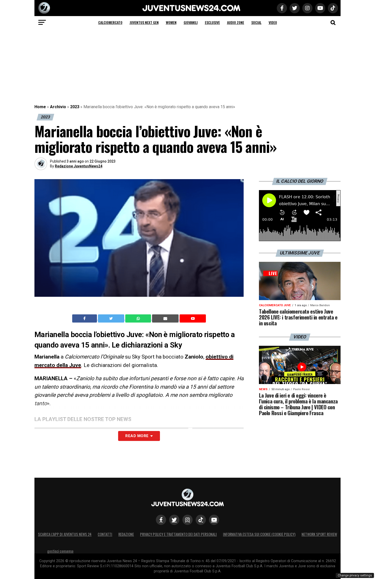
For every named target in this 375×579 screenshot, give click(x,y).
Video (273, 22)
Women (171, 22)
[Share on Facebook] (85, 318)
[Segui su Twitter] (174, 520)
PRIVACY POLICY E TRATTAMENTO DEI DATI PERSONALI (178, 534)
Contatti (105, 534)
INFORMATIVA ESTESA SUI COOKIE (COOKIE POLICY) (259, 534)
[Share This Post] (138, 318)
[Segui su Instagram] (187, 520)
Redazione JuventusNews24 (78, 166)
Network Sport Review (319, 534)
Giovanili (191, 22)
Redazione (126, 534)
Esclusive (212, 22)
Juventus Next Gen (144, 22)
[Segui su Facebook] (161, 520)
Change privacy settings (355, 575)
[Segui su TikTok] (201, 520)
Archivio (58, 106)
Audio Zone (235, 22)
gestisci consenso (60, 551)
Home (40, 106)
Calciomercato (110, 22)
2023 (74, 106)
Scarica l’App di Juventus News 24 (65, 534)
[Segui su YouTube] (214, 520)
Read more (136, 436)
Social (256, 22)
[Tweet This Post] (111, 318)
